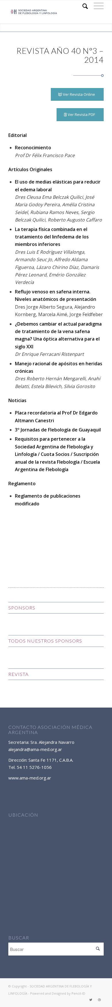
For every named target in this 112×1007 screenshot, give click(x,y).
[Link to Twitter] (90, 999)
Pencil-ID (78, 993)
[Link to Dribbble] (99, 999)
